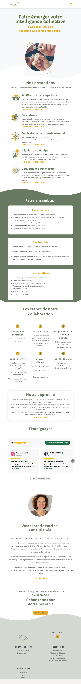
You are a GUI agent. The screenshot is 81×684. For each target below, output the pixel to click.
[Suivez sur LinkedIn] (57, 636)
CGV (63, 682)
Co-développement (57, 658)
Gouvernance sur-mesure (57, 661)
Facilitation (57, 650)
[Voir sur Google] (13, 454)
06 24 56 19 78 (40, 612)
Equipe (23, 675)
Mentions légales (39, 682)
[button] (8, 461)
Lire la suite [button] (15, 468)
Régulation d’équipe (57, 653)
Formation (58, 655)
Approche (23, 672)
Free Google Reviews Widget (41, 478)
